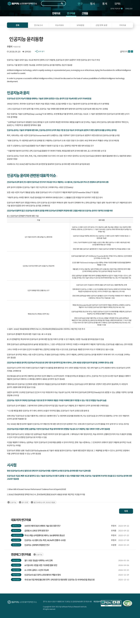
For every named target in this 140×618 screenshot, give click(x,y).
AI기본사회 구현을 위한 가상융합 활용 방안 (40, 565)
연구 (80, 3)
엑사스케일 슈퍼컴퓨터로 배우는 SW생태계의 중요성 (44, 535)
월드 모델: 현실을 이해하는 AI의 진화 (38, 560)
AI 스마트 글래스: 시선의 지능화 (36, 569)
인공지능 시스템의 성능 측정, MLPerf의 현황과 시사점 (44, 540)
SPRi (117, 3)
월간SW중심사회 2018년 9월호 (44, 502)
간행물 (85, 13)
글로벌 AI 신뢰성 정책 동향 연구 (36, 530)
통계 (104, 3)
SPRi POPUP (116, 8)
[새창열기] (111, 603)
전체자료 (56, 13)
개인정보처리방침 (99, 601)
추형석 (9, 46)
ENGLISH (128, 8)
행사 (92, 3)
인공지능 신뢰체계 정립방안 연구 (37, 544)
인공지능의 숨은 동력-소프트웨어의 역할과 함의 (42, 574)
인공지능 (13, 502)
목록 (126, 511)
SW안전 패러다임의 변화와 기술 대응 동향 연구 (42, 525)
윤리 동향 (25, 502)
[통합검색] (62, 3)
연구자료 (71, 13)
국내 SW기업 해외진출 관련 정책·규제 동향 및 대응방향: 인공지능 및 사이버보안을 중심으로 (59, 579)
